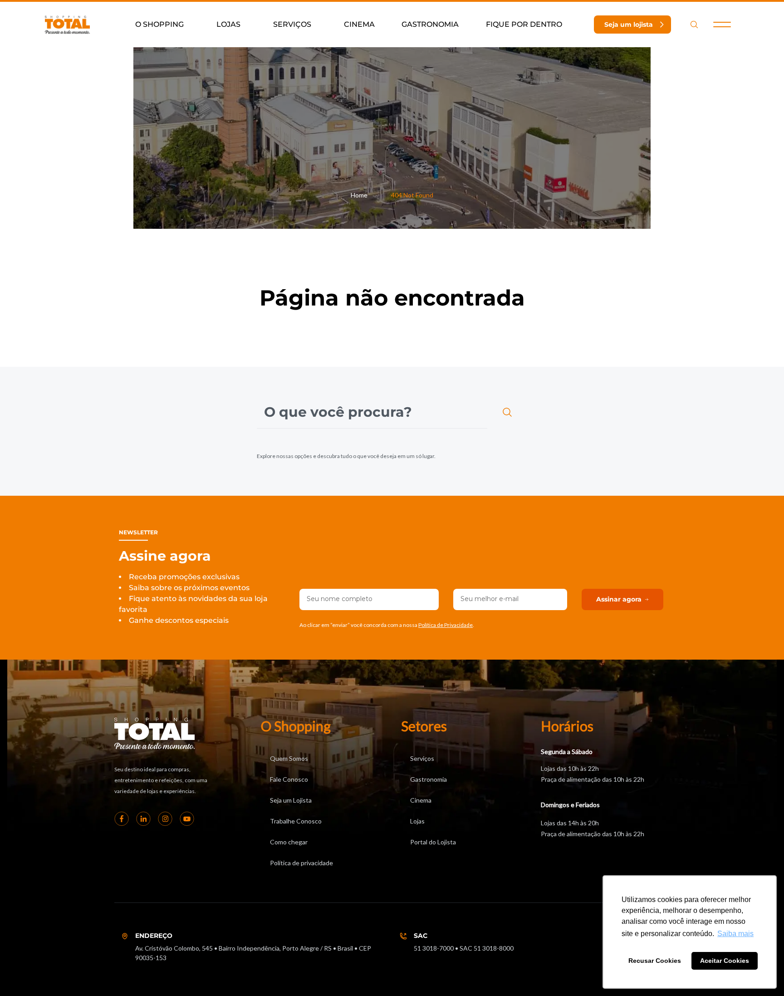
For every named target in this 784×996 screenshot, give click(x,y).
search (694, 24)
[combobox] (372, 412)
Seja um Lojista (291, 800)
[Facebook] (121, 818)
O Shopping (159, 24)
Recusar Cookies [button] (654, 960)
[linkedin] (143, 818)
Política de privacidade (301, 863)
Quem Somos (289, 758)
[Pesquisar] (509, 412)
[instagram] (165, 818)
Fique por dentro (524, 24)
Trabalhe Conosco (296, 821)
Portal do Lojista (433, 842)
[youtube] (187, 818)
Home (359, 195)
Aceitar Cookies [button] (724, 960)
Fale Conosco (289, 779)
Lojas (228, 24)
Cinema (359, 24)
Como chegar (289, 842)
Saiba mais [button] (735, 933)
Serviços (292, 24)
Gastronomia (430, 24)
